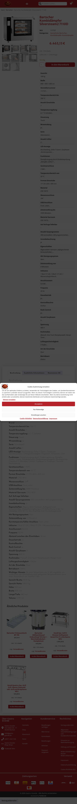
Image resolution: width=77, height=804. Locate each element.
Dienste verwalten (9, 400)
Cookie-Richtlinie (26, 418)
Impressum (53, 418)
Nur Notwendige (38, 409)
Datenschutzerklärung (40, 418)
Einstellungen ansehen (38, 415)
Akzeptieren (38, 404)
